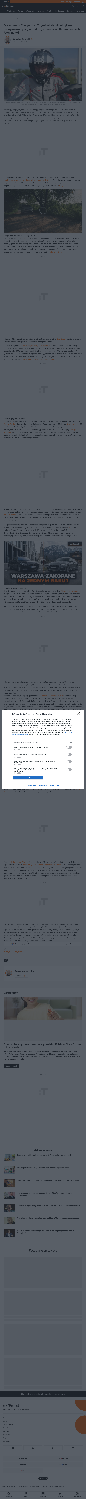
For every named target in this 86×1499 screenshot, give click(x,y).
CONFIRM (28, 777)
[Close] (79, 714)
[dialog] (43, 749)
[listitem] (43, 743)
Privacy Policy (54, 785)
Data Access (43, 785)
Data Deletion (31, 785)
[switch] (69, 747)
